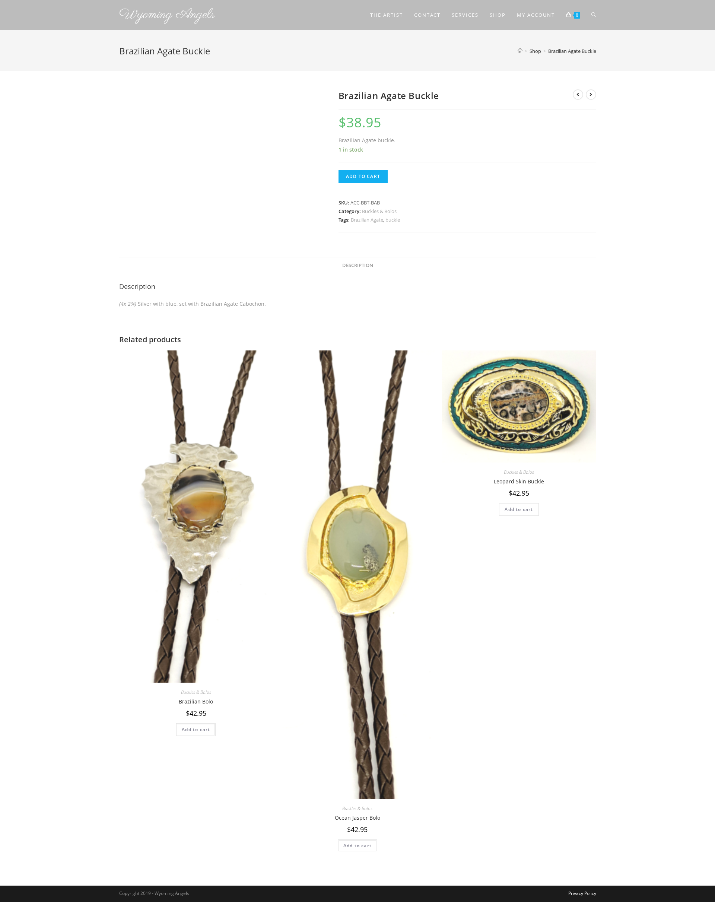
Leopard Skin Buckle (519, 481)
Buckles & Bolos (379, 211)
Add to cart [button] (196, 729)
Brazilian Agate (367, 219)
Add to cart (363, 176)
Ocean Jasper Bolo (357, 817)
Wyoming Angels (167, 15)
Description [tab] (357, 265)
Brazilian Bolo (196, 701)
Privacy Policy (582, 893)
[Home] (520, 51)
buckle (392, 219)
